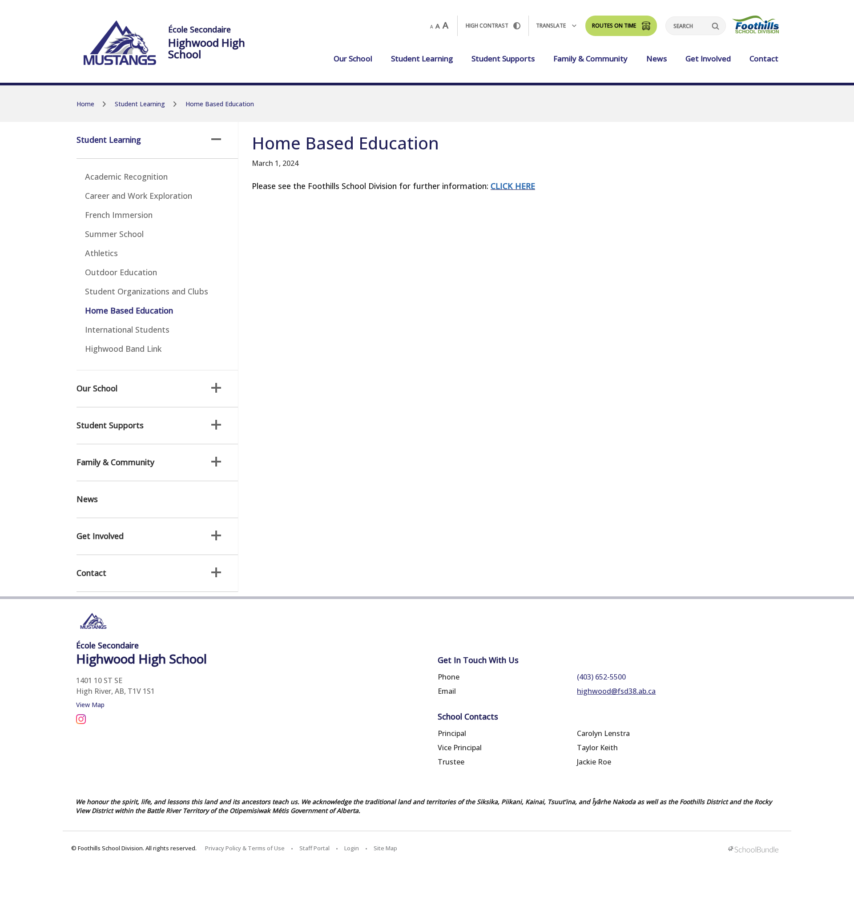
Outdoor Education (121, 272)
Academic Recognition (126, 176)
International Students (127, 329)
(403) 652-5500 (601, 677)
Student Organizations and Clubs (146, 291)
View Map (90, 704)
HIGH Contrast (487, 25)
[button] (216, 139)
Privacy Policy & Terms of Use (245, 848)
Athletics (101, 253)
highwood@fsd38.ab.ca (616, 691)
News (656, 58)
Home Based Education (129, 310)
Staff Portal (314, 848)
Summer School (114, 234)
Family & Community (590, 58)
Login (351, 848)
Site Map (385, 848)
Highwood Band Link (123, 348)
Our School (353, 58)
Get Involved (708, 58)
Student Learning (422, 58)
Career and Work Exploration (138, 195)
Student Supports (503, 58)
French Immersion (119, 214)
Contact (763, 58)
